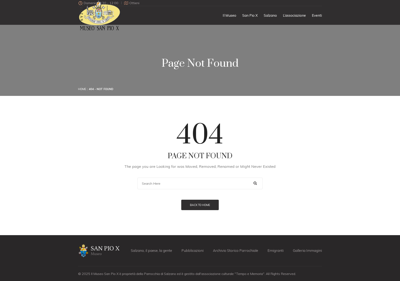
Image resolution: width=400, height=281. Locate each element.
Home (82, 89)
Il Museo (229, 15)
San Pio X (250, 15)
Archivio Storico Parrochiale (235, 250)
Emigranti (276, 250)
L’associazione (294, 15)
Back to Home (200, 205)
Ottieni (134, 3)
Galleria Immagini (307, 250)
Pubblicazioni (192, 250)
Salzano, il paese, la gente (151, 250)
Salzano (270, 15)
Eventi (317, 15)
